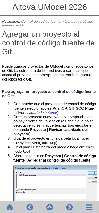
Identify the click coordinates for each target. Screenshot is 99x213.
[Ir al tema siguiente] (69, 207)
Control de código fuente (41, 21)
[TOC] (89, 207)
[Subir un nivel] (49, 207)
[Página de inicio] (10, 207)
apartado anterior (43, 112)
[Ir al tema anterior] (30, 207)
